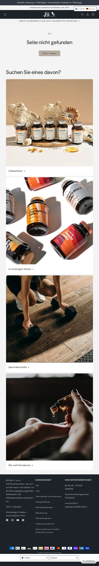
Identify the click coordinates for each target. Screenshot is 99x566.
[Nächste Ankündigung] (94, 2)
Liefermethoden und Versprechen (48, 496)
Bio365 (46, 553)
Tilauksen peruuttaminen (44, 524)
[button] (5, 14)
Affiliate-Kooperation (43, 518)
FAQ (37, 485)
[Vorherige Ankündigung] (4, 2)
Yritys (37, 491)
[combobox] (34, 557)
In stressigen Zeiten (19, 269)
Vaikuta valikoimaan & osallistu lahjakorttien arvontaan (47, 530)
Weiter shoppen (49, 53)
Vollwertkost (15, 171)
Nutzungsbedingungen (44, 507)
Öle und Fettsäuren (19, 465)
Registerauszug (41, 513)
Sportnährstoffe (17, 367)
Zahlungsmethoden (42, 502)
